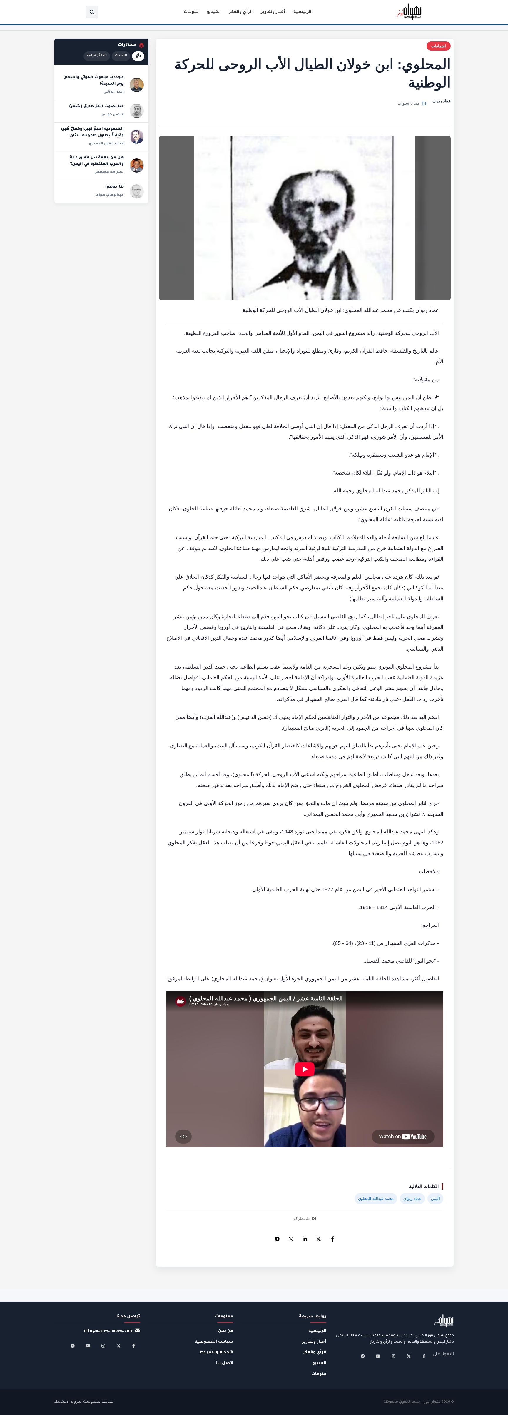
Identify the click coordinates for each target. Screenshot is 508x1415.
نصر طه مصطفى (109, 172)
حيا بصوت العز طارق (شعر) (96, 107)
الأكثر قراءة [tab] (97, 56)
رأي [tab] (138, 56)
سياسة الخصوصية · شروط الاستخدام (83, 1402)
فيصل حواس (112, 114)
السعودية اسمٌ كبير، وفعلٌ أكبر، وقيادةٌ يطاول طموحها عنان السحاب (92, 135)
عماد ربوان (441, 100)
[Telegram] (277, 1237)
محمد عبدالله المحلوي (376, 1198)
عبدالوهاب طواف (109, 195)
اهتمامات (438, 46)
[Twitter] (318, 1237)
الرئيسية (302, 12)
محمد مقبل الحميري (106, 144)
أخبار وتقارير (273, 12)
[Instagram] (393, 1356)
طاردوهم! (114, 187)
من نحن (225, 1331)
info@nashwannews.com (108, 1331)
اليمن (435, 1198)
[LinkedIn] (304, 1237)
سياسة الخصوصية (214, 1342)
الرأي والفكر (241, 12)
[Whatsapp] (291, 1237)
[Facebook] (332, 1237)
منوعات (191, 12)
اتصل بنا (224, 1363)
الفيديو (214, 12)
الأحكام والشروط (216, 1352)
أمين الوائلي (113, 92)
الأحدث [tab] (121, 56)
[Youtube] (378, 1356)
